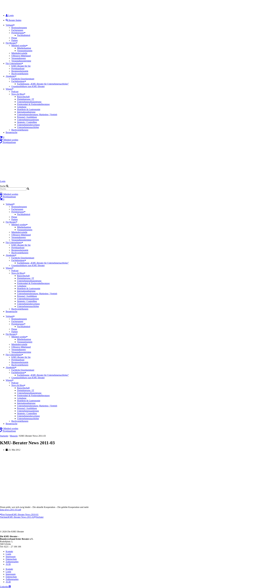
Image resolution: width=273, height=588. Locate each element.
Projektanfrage (17, 68)
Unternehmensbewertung (28, 125)
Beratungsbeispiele (19, 71)
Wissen (9, 89)
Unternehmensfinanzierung (29, 102)
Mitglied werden (18, 45)
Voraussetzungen (24, 50)
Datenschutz (11, 559)
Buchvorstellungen (19, 73)
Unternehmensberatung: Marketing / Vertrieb (37, 114)
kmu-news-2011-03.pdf (10, 509)
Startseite (4, 436)
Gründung (21, 107)
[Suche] (1, 192)
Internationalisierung (26, 112)
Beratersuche (11, 132)
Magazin (14, 436)
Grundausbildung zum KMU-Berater (28, 86)
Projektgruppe (17, 33)
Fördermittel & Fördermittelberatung (33, 104)
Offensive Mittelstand (21, 56)
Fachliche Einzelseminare (22, 79)
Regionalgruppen (19, 27)
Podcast (14, 91)
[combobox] (13, 188)
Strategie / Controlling (27, 122)
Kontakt (9, 551)
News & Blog (17, 94)
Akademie (10, 76)
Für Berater (11, 43)
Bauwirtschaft (23, 96)
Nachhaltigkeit (23, 35)
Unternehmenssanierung (28, 119)
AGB (8, 564)
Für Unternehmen (14, 63)
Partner (14, 40)
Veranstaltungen (18, 58)
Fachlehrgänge (18, 81)
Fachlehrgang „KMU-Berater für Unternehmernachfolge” (43, 84)
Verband (9, 25)
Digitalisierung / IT (25, 99)
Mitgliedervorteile (19, 53)
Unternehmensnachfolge (28, 127)
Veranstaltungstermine (21, 61)
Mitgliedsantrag (24, 48)
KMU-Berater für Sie (21, 66)
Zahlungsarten (12, 561)
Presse (14, 38)
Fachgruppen (17, 30)
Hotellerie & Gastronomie (28, 109)
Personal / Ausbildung (27, 117)
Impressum (10, 556)
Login (2, 181)
